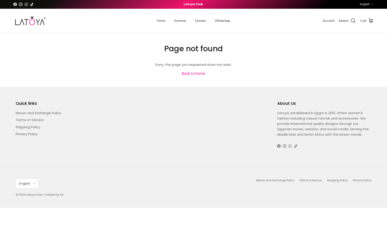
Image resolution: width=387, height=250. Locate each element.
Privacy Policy (27, 134)
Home (161, 21)
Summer (180, 21)
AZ (61, 195)
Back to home (193, 73)
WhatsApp (222, 21)
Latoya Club (34, 195)
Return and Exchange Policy (38, 113)
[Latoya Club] (30, 20)
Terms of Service (30, 120)
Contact (200, 21)
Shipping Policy (28, 127)
